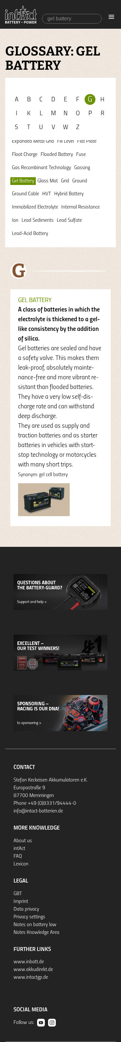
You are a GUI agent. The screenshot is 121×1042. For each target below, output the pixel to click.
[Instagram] (52, 1023)
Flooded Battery (57, 154)
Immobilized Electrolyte (35, 207)
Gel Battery (23, 181)
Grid (65, 181)
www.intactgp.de (31, 977)
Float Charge (24, 154)
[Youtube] (41, 1023)
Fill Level (65, 141)
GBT (18, 893)
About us (23, 840)
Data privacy (26, 909)
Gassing (82, 167)
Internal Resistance (80, 207)
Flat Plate (86, 141)
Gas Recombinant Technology (41, 167)
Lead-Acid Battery (30, 233)
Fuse (81, 154)
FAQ (18, 856)
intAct (19, 848)
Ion (15, 220)
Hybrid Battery (69, 194)
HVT (46, 194)
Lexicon (21, 864)
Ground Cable (25, 194)
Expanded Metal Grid (33, 141)
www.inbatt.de (29, 962)
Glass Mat (47, 181)
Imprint (21, 901)
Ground (79, 181)
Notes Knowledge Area (36, 932)
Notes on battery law (35, 924)
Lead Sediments (38, 220)
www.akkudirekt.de (33, 969)
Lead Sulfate (69, 220)
